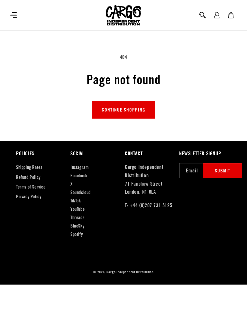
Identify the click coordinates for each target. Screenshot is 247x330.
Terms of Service (31, 187)
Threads (77, 217)
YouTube (77, 209)
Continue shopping (123, 110)
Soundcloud (80, 192)
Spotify (76, 234)
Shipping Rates (29, 167)
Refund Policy (28, 177)
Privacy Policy (28, 196)
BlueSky (77, 226)
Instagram (79, 167)
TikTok (75, 201)
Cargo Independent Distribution (130, 272)
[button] (13, 15)
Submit (222, 171)
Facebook (78, 176)
